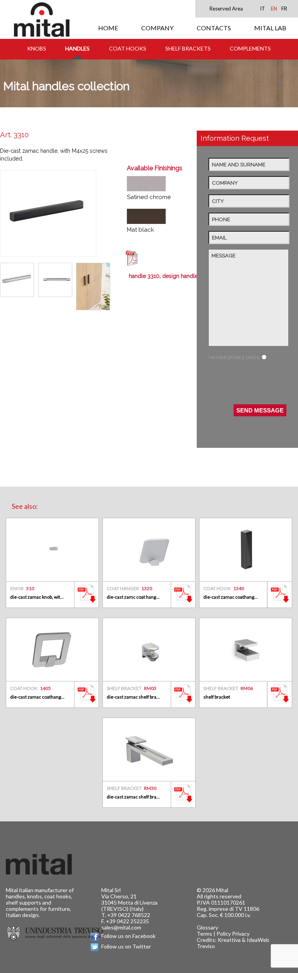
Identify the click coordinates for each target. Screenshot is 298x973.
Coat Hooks (127, 48)
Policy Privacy (233, 933)
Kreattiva (229, 939)
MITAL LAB (270, 27)
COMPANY (157, 27)
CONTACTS (214, 27)
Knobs (36, 48)
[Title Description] (86, 603)
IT (262, 8)
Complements (250, 48)
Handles (77, 48)
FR (284, 8)
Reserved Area (226, 8)
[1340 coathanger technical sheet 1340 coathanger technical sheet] (280, 603)
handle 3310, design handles (165, 276)
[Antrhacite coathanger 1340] (245, 549)
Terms (204, 933)
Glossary (207, 927)
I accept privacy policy (234, 357)
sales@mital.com (121, 927)
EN (274, 8)
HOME (108, 27)
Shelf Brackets (188, 48)
